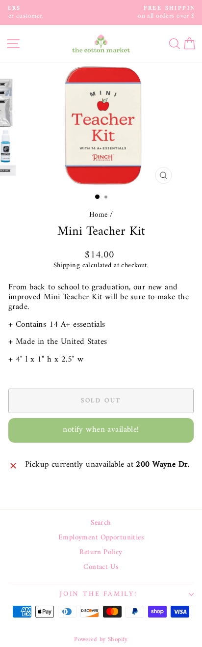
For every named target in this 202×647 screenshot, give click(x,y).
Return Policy (101, 552)
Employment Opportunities (101, 538)
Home (98, 215)
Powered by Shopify (101, 639)
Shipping (66, 265)
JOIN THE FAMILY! (98, 594)
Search (101, 523)
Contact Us (100, 567)
